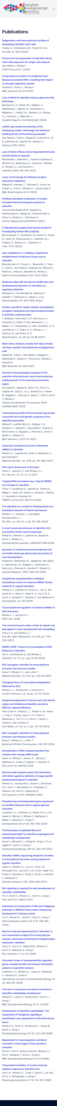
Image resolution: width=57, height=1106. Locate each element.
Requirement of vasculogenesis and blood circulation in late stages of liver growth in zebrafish (24, 1044)
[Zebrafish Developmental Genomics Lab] (25, 8)
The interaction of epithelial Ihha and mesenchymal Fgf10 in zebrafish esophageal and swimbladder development (28, 834)
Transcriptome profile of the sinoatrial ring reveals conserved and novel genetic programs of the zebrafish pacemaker (28, 417)
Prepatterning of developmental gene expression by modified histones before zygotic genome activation (28, 805)
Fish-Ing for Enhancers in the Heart (20, 467)
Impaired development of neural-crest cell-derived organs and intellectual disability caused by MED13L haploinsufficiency (28, 704)
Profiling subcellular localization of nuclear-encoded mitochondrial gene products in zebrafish (25, 202)
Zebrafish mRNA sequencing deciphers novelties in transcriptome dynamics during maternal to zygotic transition (28, 859)
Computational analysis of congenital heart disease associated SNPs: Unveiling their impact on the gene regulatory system (27, 80)
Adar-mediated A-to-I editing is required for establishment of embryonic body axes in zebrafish (25, 256)
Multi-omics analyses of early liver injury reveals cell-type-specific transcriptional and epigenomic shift (28, 347)
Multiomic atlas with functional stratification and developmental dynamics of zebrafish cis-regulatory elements (27, 285)
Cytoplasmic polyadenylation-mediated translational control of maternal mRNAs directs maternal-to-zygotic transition (27, 582)
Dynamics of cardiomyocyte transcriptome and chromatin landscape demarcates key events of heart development (27, 553)
